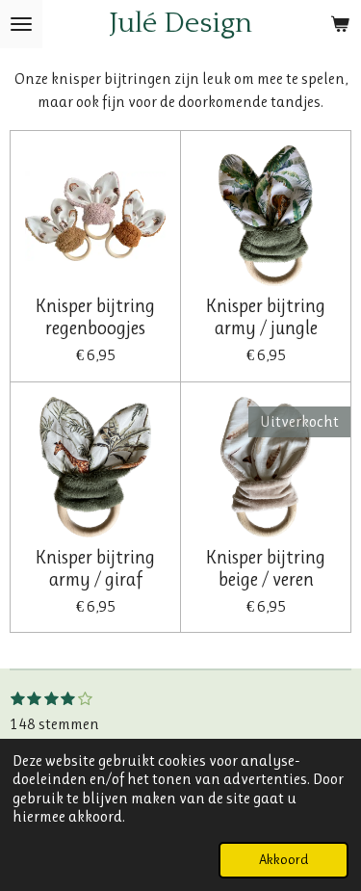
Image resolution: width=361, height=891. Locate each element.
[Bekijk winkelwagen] (340, 24)
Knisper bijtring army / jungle (265, 317)
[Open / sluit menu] (21, 24)
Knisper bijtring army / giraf (95, 568)
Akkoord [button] (283, 860)
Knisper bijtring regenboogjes (95, 317)
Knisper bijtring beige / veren (265, 568)
